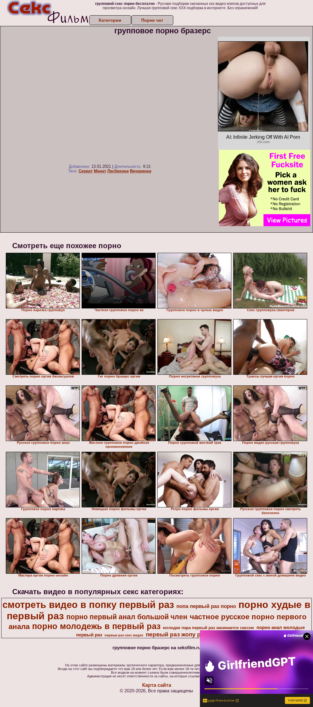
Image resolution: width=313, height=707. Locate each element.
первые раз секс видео (124, 635)
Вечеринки (140, 171)
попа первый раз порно (206, 606)
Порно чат (152, 20)
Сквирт (86, 171)
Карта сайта (156, 685)
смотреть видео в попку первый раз (88, 604)
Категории (110, 20)
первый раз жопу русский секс (191, 634)
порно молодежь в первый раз (96, 626)
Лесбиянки (118, 171)
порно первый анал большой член (126, 617)
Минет (100, 171)
